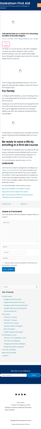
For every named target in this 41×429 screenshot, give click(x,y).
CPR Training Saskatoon (21, 39)
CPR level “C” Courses (10, 320)
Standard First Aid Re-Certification (14, 347)
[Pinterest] (22, 394)
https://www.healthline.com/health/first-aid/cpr (16, 189)
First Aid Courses (7, 296)
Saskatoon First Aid (15, 3)
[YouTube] (25, 394)
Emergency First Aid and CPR (12, 299)
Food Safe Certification (9, 350)
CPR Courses (6, 314)
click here (28, 160)
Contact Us (5, 356)
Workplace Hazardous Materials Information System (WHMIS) (18, 409)
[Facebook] (16, 394)
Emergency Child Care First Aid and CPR (16, 305)
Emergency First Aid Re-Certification (14, 344)
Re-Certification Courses (9, 335)
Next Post (24, 204)
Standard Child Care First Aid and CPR (15, 308)
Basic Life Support (9, 329)
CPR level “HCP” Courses (11, 323)
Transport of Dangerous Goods (20, 405)
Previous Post (6, 204)
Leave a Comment (7, 39)
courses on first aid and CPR (10, 170)
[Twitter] (19, 394)
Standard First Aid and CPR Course (14, 302)
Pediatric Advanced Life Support (13, 332)
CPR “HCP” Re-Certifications (12, 341)
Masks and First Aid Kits (9, 353)
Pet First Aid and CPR (10, 311)
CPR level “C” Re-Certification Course (15, 338)
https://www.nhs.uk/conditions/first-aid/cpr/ (15, 192)
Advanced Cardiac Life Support (13, 326)
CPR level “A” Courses (10, 317)
